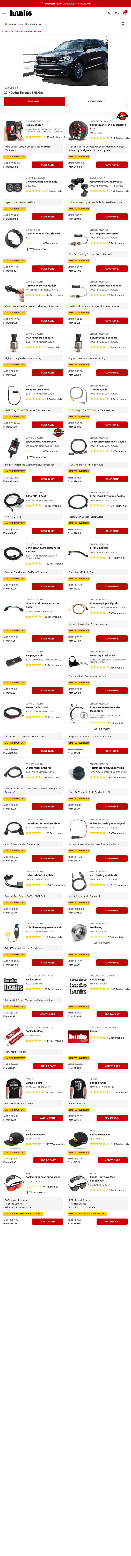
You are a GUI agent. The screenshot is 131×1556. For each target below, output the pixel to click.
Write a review (37, 249)
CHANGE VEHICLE (96, 101)
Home (5, 31)
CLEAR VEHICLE (34, 101)
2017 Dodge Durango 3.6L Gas (26, 31)
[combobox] (65, 24)
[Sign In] (109, 13)
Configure (47, 164)
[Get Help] (117, 13)
